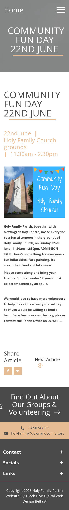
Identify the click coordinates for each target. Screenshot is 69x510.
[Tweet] (18, 371)
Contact (12, 452)
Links (9, 473)
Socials (11, 462)
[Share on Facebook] (8, 371)
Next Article (47, 359)
